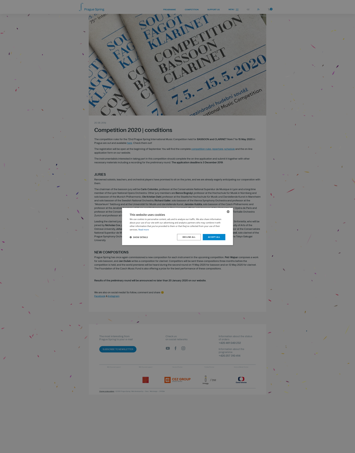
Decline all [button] (188, 237)
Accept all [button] (214, 237)
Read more (143, 229)
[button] (139, 237)
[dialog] (177, 226)
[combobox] (228, 211)
